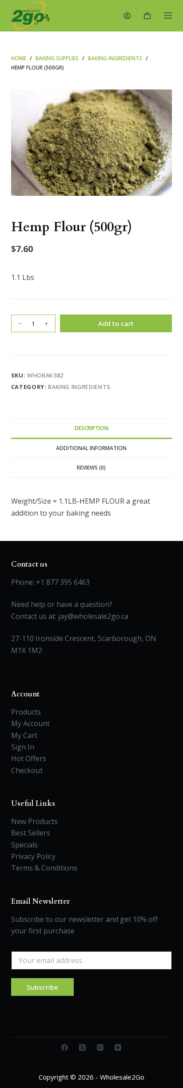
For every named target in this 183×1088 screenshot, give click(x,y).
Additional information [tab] (91, 448)
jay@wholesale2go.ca (93, 616)
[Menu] (168, 15)
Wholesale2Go (122, 1076)
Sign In (22, 747)
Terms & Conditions (44, 868)
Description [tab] (91, 428)
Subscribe (42, 987)
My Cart (24, 735)
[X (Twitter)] (82, 1047)
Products (26, 712)
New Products (34, 821)
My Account (30, 723)
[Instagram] (100, 1047)
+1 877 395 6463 (63, 582)
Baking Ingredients (79, 387)
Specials (24, 845)
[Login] (127, 15)
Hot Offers (28, 758)
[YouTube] (118, 1047)
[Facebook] (64, 1047)
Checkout (27, 770)
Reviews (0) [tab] (91, 467)
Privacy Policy (33, 856)
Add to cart (116, 323)
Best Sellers (30, 833)
